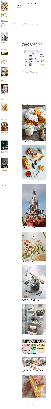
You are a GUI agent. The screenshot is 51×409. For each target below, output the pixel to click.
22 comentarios (26, 301)
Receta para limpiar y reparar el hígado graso (32, 180)
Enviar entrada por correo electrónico (28, 71)
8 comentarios (5, 138)
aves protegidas (16, 26)
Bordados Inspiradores (27, 261)
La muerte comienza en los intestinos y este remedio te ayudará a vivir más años (32, 300)
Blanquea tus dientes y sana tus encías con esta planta (4, 153)
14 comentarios (26, 142)
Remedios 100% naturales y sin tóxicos (26, 8)
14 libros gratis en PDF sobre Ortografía (31, 353)
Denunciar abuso (3, 185)
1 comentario (26, 400)
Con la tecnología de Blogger (31, 404)
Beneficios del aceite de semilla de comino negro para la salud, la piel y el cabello (4, 60)
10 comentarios (5, 99)
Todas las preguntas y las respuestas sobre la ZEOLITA (4, 26)
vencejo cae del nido (16, 29)
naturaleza (32, 72)
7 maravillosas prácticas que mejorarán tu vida (4, 96)
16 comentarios (5, 17)
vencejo (34, 72)
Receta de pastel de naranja (28, 141)
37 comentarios (26, 372)
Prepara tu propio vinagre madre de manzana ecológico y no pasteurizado (4, 115)
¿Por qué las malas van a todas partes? (4, 170)
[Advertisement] (30, 16)
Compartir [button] (15, 23)
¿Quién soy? (18, 8)
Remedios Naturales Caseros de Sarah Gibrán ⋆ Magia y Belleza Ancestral (28, 3)
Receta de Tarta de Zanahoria (29, 399)
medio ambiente (29, 72)
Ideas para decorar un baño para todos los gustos (33, 335)
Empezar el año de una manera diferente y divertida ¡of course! (4, 135)
